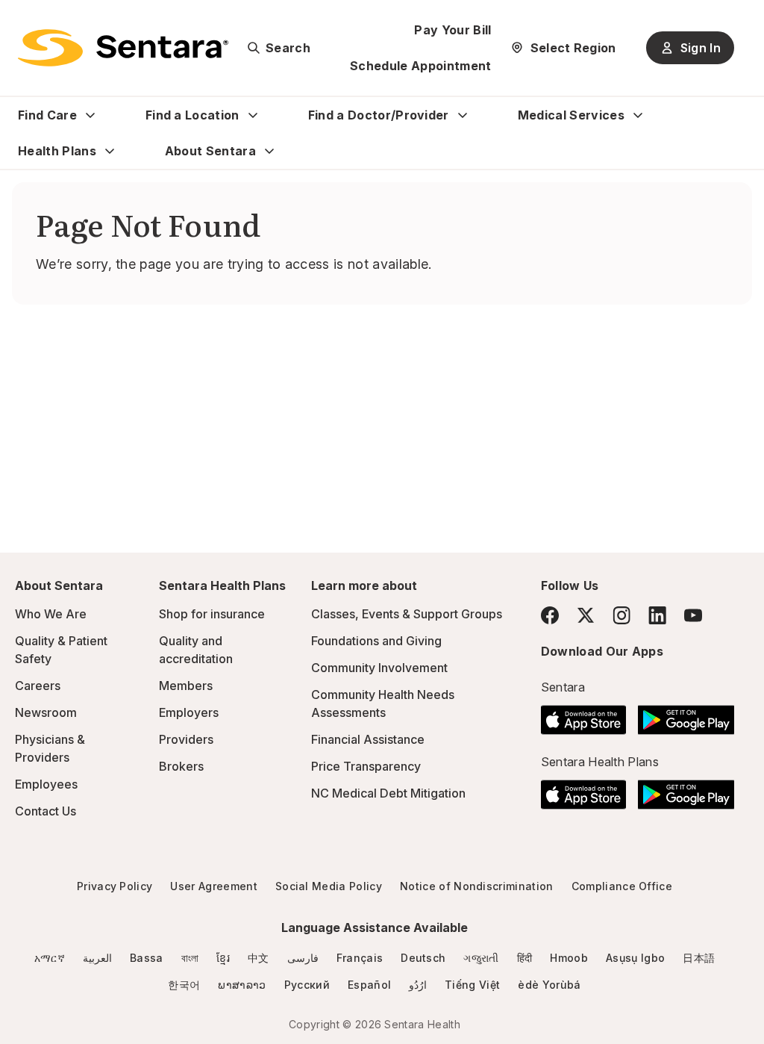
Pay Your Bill (452, 29)
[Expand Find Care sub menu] (90, 115)
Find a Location (192, 115)
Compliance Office (622, 886)
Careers (37, 685)
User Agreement (213, 886)
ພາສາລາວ (242, 984)
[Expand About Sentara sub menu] (269, 151)
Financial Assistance (368, 739)
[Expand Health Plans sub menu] (109, 151)
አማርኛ (49, 957)
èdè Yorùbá (549, 984)
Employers (189, 712)
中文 (258, 957)
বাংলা (190, 957)
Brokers (181, 766)
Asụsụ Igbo (635, 957)
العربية (97, 957)
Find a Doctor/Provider (378, 115)
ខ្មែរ (223, 957)
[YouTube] (693, 615)
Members (186, 685)
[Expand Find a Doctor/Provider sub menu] (462, 115)
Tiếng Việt (472, 984)
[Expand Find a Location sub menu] (252, 115)
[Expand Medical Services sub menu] (637, 115)
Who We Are (51, 613)
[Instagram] (621, 615)
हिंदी (525, 957)
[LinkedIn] (657, 615)
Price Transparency (366, 766)
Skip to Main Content (22, 21)
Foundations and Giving (376, 640)
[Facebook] (550, 615)
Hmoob (569, 957)
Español (369, 984)
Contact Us (45, 811)
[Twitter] (586, 615)
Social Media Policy (328, 886)
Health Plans (57, 150)
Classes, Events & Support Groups (406, 613)
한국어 (184, 984)
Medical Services (571, 115)
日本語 (699, 957)
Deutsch (423, 957)
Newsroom (46, 712)
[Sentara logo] (123, 48)
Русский (307, 984)
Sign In (700, 47)
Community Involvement (379, 667)
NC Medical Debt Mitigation (388, 793)
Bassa (146, 957)
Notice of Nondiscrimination (477, 886)
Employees (46, 784)
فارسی (303, 957)
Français (359, 957)
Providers (186, 739)
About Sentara (210, 150)
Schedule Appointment (420, 65)
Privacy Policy (114, 886)
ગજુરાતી (480, 957)
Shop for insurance (212, 613)
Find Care (47, 115)
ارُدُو (418, 984)
